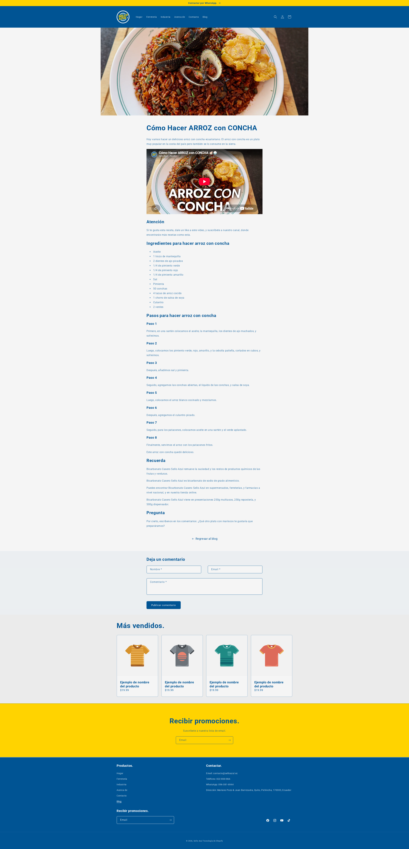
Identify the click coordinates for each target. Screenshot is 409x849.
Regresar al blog (207, 538)
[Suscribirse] (229, 740)
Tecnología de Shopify (213, 841)
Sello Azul (198, 841)
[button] (275, 16)
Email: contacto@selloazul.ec (222, 773)
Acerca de (122, 790)
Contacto (122, 795)
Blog (119, 801)
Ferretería (122, 778)
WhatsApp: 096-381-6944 (220, 784)
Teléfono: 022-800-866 (218, 778)
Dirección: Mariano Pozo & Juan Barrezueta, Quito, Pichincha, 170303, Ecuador (248, 790)
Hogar (120, 773)
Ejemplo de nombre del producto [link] (134, 684)
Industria (121, 784)
